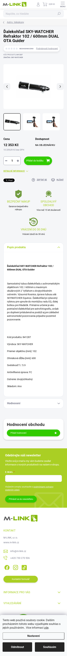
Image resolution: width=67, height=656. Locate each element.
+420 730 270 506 (20, 558)
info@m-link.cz (18, 551)
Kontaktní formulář (21, 579)
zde (46, 627)
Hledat (59, 13)
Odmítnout (17, 647)
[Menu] (62, 4)
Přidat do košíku (34, 160)
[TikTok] (24, 567)
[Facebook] (6, 567)
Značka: (13, 57)
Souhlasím (49, 647)
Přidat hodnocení (18, 433)
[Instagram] (15, 567)
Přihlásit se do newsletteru (21, 499)
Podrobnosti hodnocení (47, 48)
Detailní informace (14, 171)
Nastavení (33, 636)
